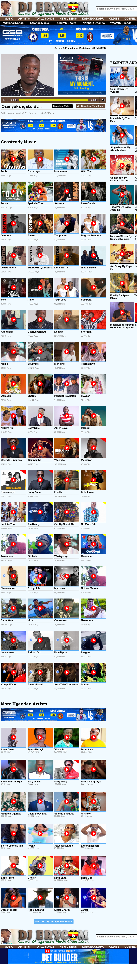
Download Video (61, 106)
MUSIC (9, 18)
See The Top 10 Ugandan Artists (53, 921)
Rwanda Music (39, 23)
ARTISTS (24, 18)
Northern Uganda (94, 23)
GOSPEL (130, 18)
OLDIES (114, 18)
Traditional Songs (12, 23)
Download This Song (92, 106)
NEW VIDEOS (68, 18)
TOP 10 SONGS (45, 18)
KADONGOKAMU (93, 18)
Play (4, 100)
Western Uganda (120, 23)
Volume (102, 99)
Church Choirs (66, 23)
